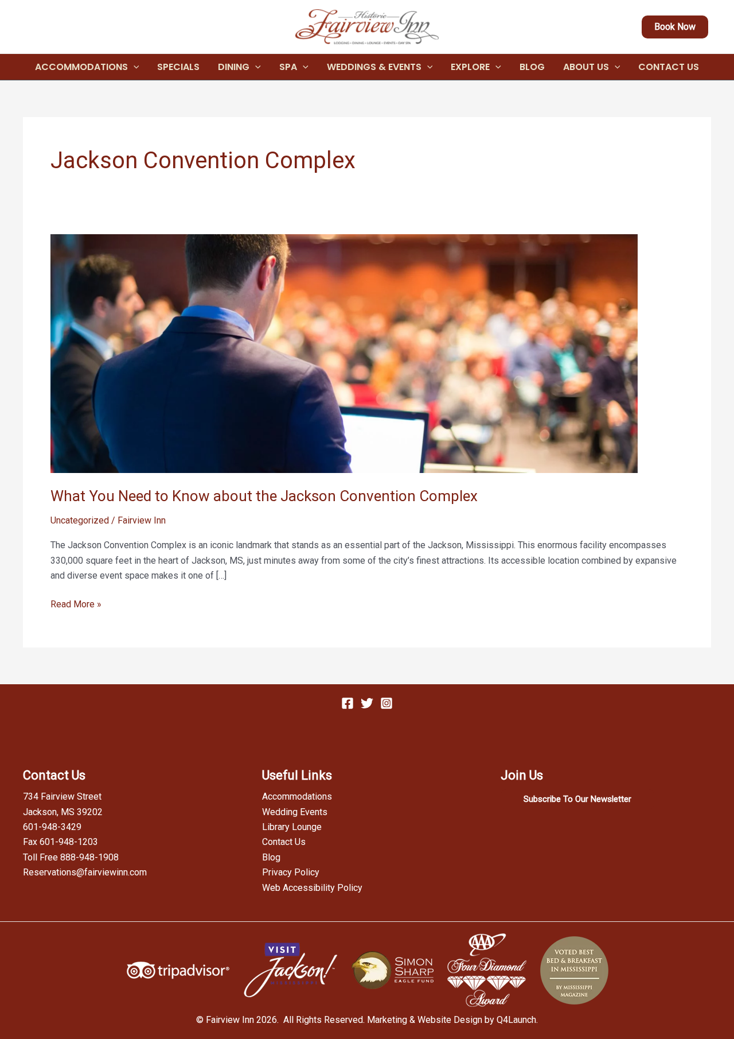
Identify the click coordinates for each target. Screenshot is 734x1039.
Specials (178, 66)
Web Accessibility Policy (312, 887)
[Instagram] (386, 703)
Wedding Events (294, 812)
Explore (470, 66)
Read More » (75, 605)
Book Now (675, 26)
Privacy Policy (290, 872)
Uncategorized (79, 520)
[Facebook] (347, 703)
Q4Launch (516, 1019)
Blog (532, 66)
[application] (133, 67)
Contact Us (668, 66)
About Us (586, 66)
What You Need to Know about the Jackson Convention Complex (264, 496)
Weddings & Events (374, 66)
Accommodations (81, 66)
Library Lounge (292, 826)
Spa (288, 66)
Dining (233, 66)
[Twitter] (367, 703)
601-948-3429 (52, 826)
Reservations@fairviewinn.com (85, 872)
